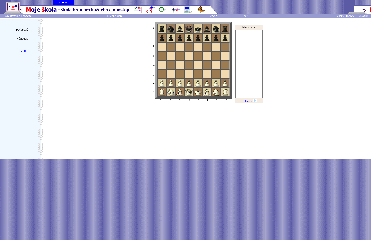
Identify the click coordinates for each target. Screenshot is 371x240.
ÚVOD (63, 2)
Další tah (247, 101)
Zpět (23, 50)
